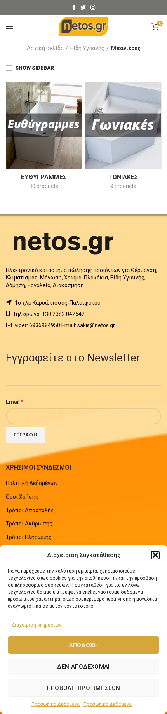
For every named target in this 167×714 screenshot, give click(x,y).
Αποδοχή (83, 645)
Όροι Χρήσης (22, 497)
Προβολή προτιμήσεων (83, 687)
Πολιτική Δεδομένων (32, 483)
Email (14, 401)
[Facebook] (74, 7)
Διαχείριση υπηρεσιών (36, 625)
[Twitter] (83, 7)
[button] (155, 555)
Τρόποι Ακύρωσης (29, 523)
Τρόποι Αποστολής (30, 510)
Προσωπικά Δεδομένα (55, 704)
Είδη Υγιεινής (87, 48)
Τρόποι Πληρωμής (29, 537)
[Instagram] (92, 7)
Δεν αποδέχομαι (83, 666)
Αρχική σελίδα (45, 48)
